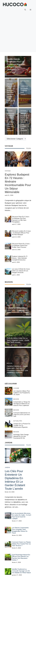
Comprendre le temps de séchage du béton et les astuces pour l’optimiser (21, 403)
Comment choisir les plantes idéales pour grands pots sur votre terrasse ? (21, 543)
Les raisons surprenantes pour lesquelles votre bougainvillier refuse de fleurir (20, 530)
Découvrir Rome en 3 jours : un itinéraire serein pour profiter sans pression (24, 122)
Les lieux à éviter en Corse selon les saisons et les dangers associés (21, 270)
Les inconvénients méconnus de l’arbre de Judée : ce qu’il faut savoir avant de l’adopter (21, 515)
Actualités (24, 81)
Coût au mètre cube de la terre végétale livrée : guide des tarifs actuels (18, 340)
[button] (25, 10)
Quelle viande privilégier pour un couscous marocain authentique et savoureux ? (16, 64)
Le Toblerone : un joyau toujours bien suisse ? (24, 89)
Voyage (10, 81)
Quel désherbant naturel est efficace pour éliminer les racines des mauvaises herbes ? (21, 557)
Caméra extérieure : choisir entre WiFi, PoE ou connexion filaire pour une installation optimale (17, 369)
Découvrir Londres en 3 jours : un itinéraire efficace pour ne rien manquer (11, 122)
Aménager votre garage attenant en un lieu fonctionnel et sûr (21, 436)
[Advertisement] (18, 34)
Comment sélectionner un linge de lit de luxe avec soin (21, 414)
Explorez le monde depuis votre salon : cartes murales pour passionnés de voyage (18, 310)
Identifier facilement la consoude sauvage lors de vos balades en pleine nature (21, 570)
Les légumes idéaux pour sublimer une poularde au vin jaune (21, 392)
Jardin (7, 467)
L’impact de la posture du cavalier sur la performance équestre (21, 425)
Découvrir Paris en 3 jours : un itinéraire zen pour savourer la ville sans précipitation (11, 93)
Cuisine (16, 388)
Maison (9, 305)
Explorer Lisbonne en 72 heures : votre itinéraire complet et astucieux (19, 258)
